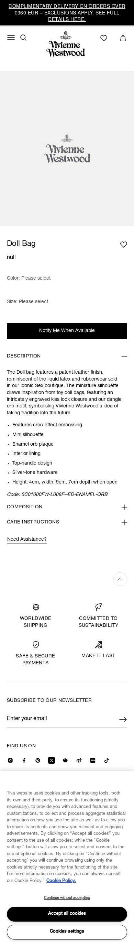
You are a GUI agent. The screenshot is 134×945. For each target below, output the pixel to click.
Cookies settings (67, 932)
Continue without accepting (67, 898)
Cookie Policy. (61, 881)
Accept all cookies (67, 914)
